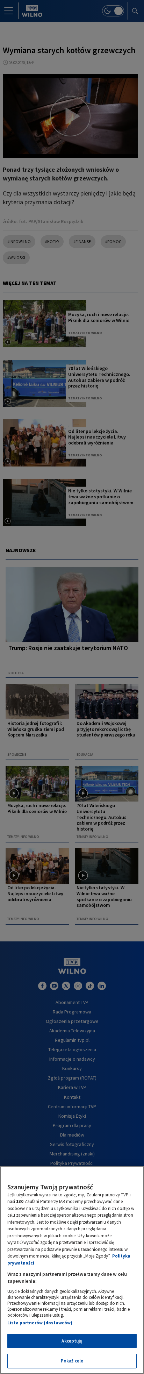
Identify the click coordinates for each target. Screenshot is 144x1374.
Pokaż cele (72, 1361)
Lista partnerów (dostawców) (39, 1323)
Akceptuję (72, 1341)
